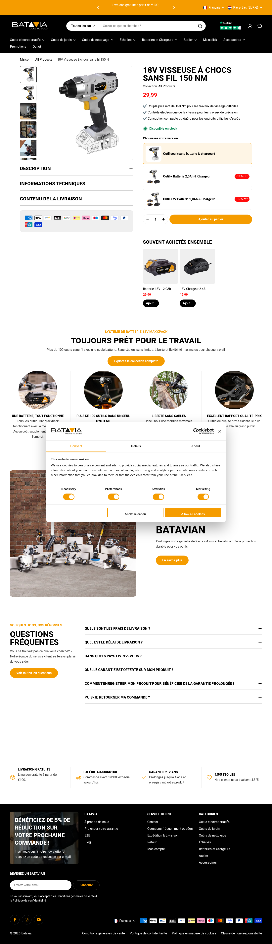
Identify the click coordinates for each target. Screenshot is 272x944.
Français (214, 7)
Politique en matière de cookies (194, 933)
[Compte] (250, 26)
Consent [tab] (76, 446)
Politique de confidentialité (148, 933)
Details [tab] (136, 446)
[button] (98, 7)
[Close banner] (219, 431)
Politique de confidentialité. (30, 900)
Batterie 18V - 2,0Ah (157, 289)
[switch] (113, 497)
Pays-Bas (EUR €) (245, 7)
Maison (25, 59)
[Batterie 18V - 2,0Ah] (160, 266)
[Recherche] (200, 26)
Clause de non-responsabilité (241, 933)
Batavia (26, 933)
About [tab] (195, 446)
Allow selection (135, 514)
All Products (43, 59)
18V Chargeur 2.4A (192, 289)
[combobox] (136, 26)
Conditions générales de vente (76, 896)
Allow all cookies (193, 514)
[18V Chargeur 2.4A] (197, 266)
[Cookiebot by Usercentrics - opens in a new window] (196, 431)
